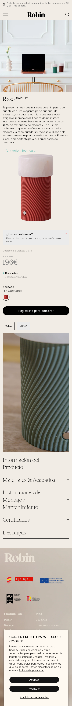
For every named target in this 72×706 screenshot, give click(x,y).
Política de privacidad (31, 670)
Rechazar (34, 688)
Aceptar (34, 679)
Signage (9, 625)
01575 (29, 251)
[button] (67, 14)
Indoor (8, 619)
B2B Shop (41, 619)
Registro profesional (48, 625)
